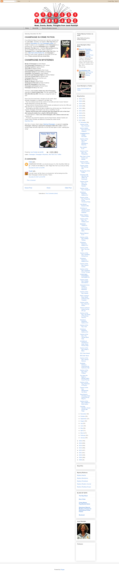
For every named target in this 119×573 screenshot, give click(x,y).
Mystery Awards (81, 475)
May (81, 428)
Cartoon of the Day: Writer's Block (84, 349)
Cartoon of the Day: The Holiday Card (84, 220)
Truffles (59, 154)
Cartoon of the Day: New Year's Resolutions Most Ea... (84, 141)
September (83, 418)
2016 (80, 440)
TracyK (30, 171)
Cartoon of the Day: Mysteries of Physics (85, 384)
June (82, 426)
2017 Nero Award (85, 353)
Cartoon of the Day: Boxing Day (84, 167)
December (83, 122)
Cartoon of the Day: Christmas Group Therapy (85, 270)
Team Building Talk (84, 70)
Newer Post (28, 188)
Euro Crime (82, 499)
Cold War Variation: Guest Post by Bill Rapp (85, 409)
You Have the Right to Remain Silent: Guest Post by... (85, 378)
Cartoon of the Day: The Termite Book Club (84, 336)
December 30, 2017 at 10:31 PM (37, 177)
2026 (80, 98)
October (82, 416)
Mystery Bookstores (82, 478)
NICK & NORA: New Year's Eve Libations (85, 130)
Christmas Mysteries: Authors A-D (84, 330)
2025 (80, 101)
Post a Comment (31, 180)
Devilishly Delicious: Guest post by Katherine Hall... (85, 365)
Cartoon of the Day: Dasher (84, 292)
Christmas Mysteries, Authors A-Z (84, 193)
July (81, 423)
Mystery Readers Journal (49, 28)
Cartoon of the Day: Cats (84, 325)
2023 (80, 106)
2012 (80, 450)
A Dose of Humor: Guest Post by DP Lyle (85, 309)
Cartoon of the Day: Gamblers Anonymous (85, 254)
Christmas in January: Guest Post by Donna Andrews (85, 210)
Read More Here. (29, 121)
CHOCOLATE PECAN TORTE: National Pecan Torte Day (89, 53)
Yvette (30, 162)
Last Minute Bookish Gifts (84, 205)
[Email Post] (47, 152)
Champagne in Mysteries (42, 154)
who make (42, 43)
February (83, 435)
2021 (80, 110)
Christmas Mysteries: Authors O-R (84, 260)
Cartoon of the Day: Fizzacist (84, 125)
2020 (80, 113)
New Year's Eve (53, 154)
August (82, 421)
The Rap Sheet (83, 495)
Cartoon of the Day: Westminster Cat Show (84, 390)
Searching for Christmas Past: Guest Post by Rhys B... (85, 396)
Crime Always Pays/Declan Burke (84, 503)
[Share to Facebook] (55, 152)
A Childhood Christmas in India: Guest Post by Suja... (84, 343)
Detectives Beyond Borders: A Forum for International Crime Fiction (85, 509)
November (83, 414)
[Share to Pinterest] (57, 152)
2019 (80, 115)
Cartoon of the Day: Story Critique (84, 371)
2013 (80, 448)
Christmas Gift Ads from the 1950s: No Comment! (84, 177)
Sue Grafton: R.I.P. (83, 147)
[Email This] (50, 152)
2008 (80, 460)
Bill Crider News (84, 355)
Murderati (82, 515)
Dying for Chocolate (85, 49)
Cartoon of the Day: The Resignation (84, 152)
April (81, 430)
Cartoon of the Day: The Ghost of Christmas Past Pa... (85, 315)
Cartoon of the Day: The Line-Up (85, 249)
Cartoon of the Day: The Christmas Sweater (84, 184)
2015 (80, 443)
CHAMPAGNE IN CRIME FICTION (84, 135)
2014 (80, 445)
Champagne (32, 154)
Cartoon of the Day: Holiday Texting (84, 238)
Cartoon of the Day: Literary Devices (84, 359)
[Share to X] (54, 152)
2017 (80, 120)
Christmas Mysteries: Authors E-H (84, 321)
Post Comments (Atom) (52, 193)
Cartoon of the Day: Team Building (89, 73)
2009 (80, 457)
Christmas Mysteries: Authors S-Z (84, 244)
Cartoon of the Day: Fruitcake (84, 162)
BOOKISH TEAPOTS (83, 224)
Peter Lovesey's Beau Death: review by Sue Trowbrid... (84, 298)
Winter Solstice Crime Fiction (84, 215)
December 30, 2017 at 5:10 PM (36, 167)
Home (27, 28)
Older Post (68, 188)
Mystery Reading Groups (84, 487)
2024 (80, 103)
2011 (80, 452)
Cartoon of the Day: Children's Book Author (85, 402)
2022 (80, 108)
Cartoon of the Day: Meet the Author (84, 304)
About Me (35, 28)
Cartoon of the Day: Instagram (85, 189)
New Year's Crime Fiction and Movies (85, 158)
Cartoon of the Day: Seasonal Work (84, 229)
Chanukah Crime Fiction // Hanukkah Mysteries (84, 287)
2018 (80, 118)
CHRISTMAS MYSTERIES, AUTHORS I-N (84, 276)
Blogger (62, 569)
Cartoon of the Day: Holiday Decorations (84, 281)
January (82, 437)
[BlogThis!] (52, 152)
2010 (80, 455)
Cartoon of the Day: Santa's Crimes (84, 265)
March (82, 433)
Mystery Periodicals (82, 481)
